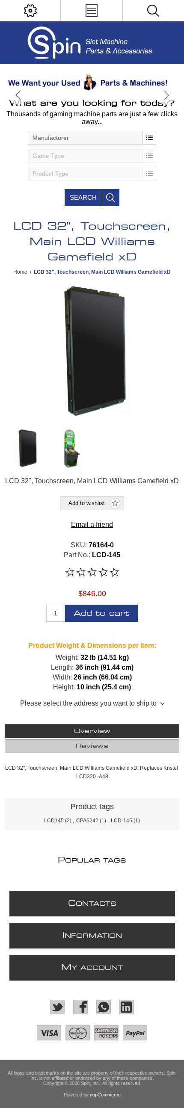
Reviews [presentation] (92, 746)
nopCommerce (105, 1094)
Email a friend (92, 524)
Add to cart (101, 613)
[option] (92, 82)
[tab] (92, 731)
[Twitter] (57, 1007)
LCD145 (54, 821)
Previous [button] (18, 95)
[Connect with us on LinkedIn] (127, 1007)
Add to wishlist (86, 503)
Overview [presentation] (92, 731)
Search (83, 197)
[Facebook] (80, 1007)
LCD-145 (121, 821)
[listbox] (92, 138)
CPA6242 (87, 821)
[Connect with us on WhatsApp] (103, 1007)
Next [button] (165, 95)
